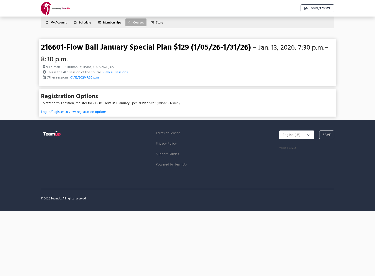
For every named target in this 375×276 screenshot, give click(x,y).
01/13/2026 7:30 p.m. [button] (85, 77)
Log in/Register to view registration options (74, 111)
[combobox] (296, 134)
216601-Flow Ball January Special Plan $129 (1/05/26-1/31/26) (146, 46)
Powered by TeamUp (171, 164)
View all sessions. (115, 72)
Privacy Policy (166, 143)
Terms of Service (168, 133)
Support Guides (167, 154)
